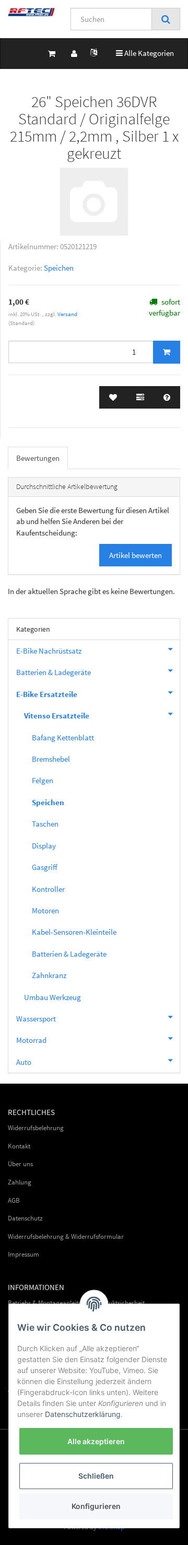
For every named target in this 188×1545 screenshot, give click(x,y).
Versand (67, 314)
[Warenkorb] (51, 53)
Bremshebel (51, 759)
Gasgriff (44, 867)
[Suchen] (165, 19)
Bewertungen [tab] (38, 458)
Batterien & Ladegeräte (53, 672)
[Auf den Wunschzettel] (113, 397)
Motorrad (31, 1040)
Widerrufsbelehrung (36, 1127)
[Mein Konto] (74, 53)
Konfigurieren (96, 1506)
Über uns (20, 1163)
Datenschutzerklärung (83, 1414)
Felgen (42, 780)
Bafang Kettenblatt (63, 737)
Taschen (45, 824)
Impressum (23, 1254)
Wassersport (36, 1019)
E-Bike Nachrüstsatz (48, 651)
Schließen (96, 1475)
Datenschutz (25, 1218)
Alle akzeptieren (96, 1441)
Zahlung (19, 1182)
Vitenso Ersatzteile (56, 716)
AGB (14, 1200)
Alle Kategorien (144, 53)
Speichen (59, 268)
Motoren (45, 910)
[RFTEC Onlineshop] (31, 12)
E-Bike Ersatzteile (46, 694)
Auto (23, 1062)
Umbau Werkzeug (52, 997)
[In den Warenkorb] (166, 352)
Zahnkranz (49, 975)
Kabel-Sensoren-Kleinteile (74, 932)
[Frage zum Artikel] (167, 397)
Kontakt (19, 1146)
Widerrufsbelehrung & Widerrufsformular (66, 1236)
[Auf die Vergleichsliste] (140, 397)
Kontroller (48, 889)
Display (44, 846)
